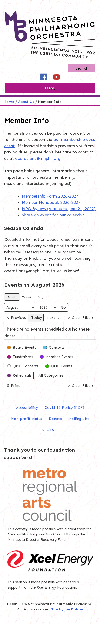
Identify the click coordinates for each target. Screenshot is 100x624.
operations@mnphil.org (37, 158)
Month (11, 297)
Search (81, 68)
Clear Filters (83, 317)
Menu (50, 88)
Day (40, 297)
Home (8, 101)
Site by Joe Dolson (67, 609)
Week (27, 297)
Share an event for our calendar (53, 215)
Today (36, 317)
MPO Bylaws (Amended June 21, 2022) (59, 208)
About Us (26, 101)
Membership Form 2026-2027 (50, 196)
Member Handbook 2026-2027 (51, 202)
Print (13, 386)
